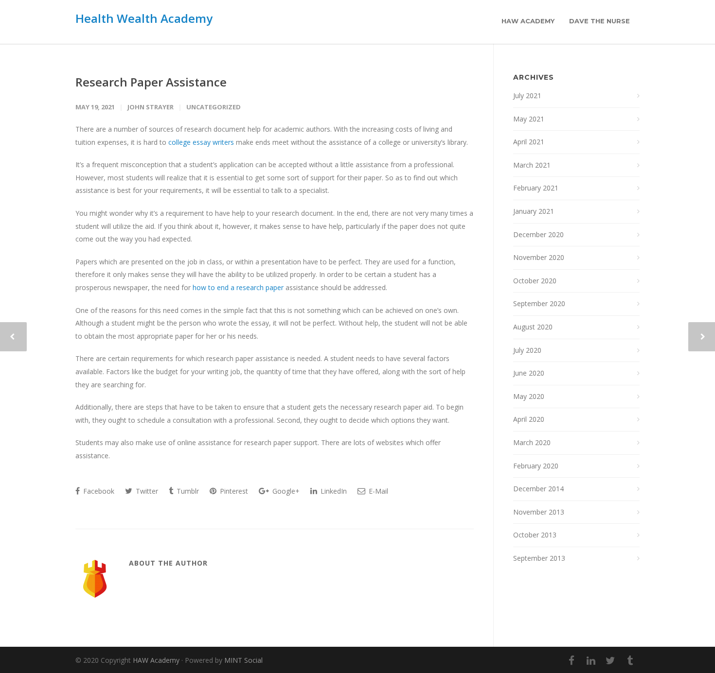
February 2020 (535, 465)
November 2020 (538, 257)
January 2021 (533, 211)
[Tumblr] (630, 660)
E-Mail (377, 491)
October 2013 (534, 534)
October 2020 (534, 280)
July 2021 (527, 95)
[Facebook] (571, 660)
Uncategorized (213, 107)
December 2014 (538, 488)
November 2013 (538, 512)
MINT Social (243, 660)
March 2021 (532, 165)
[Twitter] (610, 660)
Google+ (285, 491)
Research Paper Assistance (151, 82)
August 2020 (533, 326)
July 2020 (527, 350)
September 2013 (539, 558)
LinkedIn (333, 491)
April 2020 (528, 419)
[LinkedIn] (591, 660)
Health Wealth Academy (144, 18)
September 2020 (539, 303)
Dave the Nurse (599, 21)
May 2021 (528, 118)
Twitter (146, 491)
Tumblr (187, 491)
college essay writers (201, 142)
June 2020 (528, 373)
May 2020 (528, 396)
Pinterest (233, 491)
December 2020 (538, 234)
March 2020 (532, 442)
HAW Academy (527, 21)
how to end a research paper (238, 287)
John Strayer (150, 107)
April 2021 (528, 141)
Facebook (97, 491)
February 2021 (535, 187)
